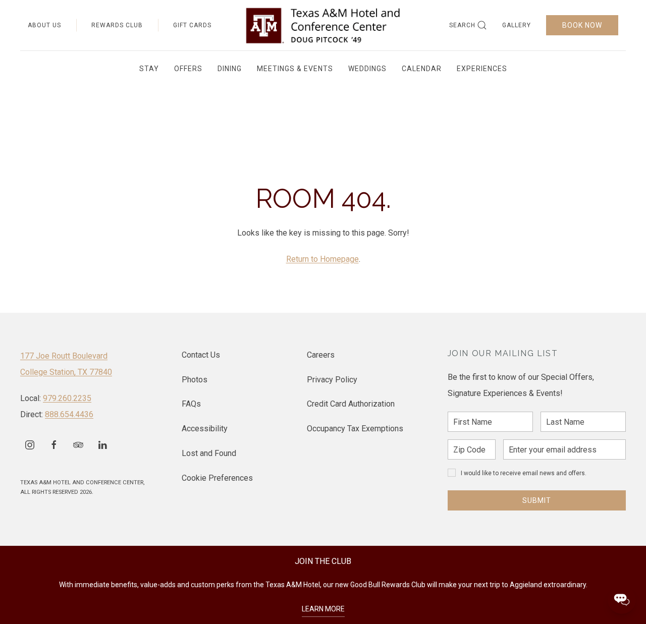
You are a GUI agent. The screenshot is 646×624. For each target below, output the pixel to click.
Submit (536, 500)
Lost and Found (209, 453)
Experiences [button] (482, 69)
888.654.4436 (69, 414)
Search (462, 25)
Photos (194, 379)
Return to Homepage (322, 259)
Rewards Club (117, 25)
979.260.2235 (67, 398)
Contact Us (201, 355)
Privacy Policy (332, 379)
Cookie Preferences (217, 478)
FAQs (191, 404)
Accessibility (205, 428)
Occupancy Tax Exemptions (355, 428)
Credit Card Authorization (351, 404)
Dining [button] (230, 69)
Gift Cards (192, 25)
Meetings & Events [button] (295, 69)
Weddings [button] (367, 69)
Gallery (516, 25)
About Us (44, 25)
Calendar (422, 69)
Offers (188, 69)
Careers (321, 355)
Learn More (323, 609)
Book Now (582, 25)
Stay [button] (149, 69)
